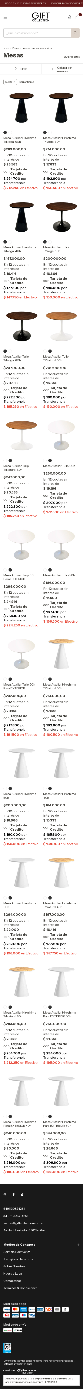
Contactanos (12, 1281)
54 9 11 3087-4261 (15, 1216)
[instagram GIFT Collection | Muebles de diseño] (4, 1194)
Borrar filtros (26, 81)
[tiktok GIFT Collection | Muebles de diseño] (22, 1194)
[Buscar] (75, 33)
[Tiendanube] (19, 1373)
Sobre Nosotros (14, 1266)
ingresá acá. (67, 1360)
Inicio (6, 48)
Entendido (51, 1381)
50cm (8, 81)
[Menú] (5, 17)
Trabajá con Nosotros (18, 1259)
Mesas (15, 48)
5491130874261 (14, 1209)
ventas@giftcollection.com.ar (23, 1223)
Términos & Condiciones (20, 1288)
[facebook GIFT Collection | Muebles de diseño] (13, 1194)
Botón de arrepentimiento (17, 1363)
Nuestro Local (13, 1273)
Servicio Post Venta (16, 1252)
